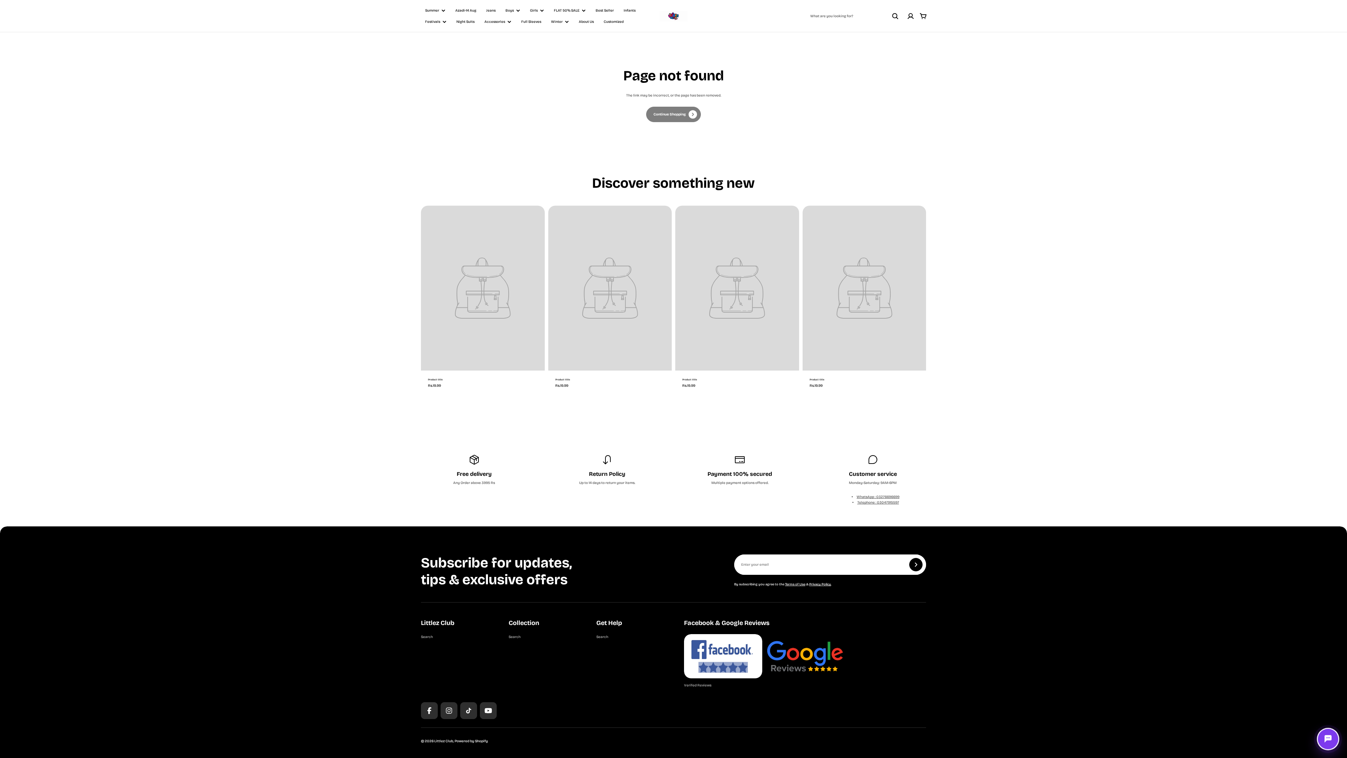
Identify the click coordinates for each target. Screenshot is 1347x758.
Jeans (491, 10)
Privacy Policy (820, 584)
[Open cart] (923, 16)
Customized (614, 22)
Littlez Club (443, 741)
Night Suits (465, 22)
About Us (586, 22)
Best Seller (605, 10)
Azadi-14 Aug (465, 10)
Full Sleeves (531, 22)
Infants (630, 10)
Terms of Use (795, 584)
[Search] (895, 16)
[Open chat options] (1328, 739)
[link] (673, 114)
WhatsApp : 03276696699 (878, 497)
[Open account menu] (910, 16)
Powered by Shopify (471, 741)
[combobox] (854, 16)
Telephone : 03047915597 (878, 502)
